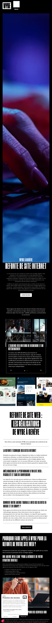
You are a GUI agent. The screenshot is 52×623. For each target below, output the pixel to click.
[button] (11, 370)
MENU (16, 9)
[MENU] (16, 4)
